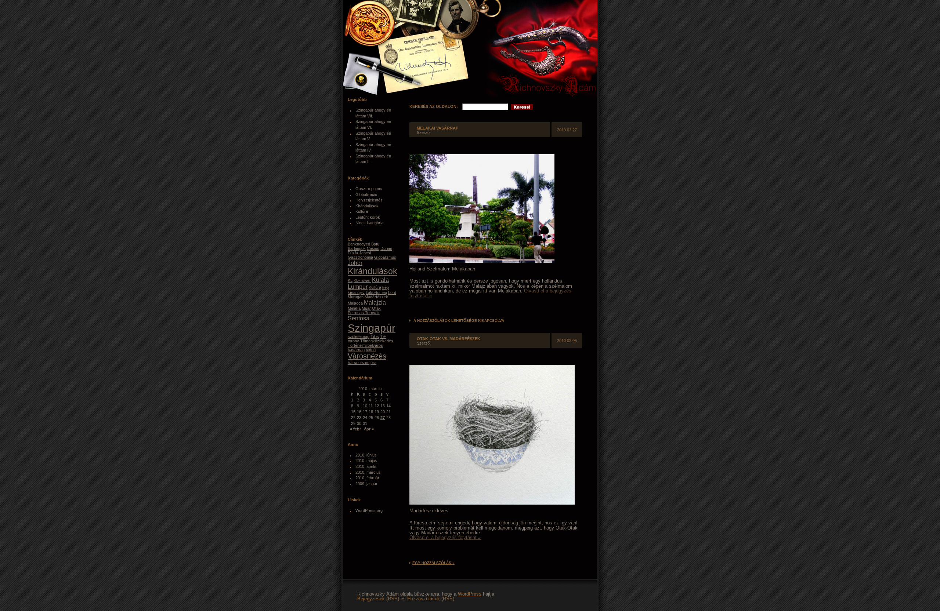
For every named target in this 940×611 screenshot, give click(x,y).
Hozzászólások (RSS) (430, 598)
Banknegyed (359, 244)
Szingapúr (371, 328)
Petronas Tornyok (364, 312)
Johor (355, 262)
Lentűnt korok (367, 217)
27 (382, 417)
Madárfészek (376, 297)
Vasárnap (356, 350)
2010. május (366, 460)
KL (350, 280)
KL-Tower (362, 280)
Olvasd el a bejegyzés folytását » (445, 537)
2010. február (367, 478)
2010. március (368, 472)
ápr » (369, 429)
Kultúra (361, 211)
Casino (373, 248)
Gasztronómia (360, 257)
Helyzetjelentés (369, 200)
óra (373, 362)
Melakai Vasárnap (437, 128)
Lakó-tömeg (376, 292)
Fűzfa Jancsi (359, 253)
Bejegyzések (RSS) (378, 598)
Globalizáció (366, 194)
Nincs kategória (369, 223)
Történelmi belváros (365, 345)
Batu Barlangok (363, 246)
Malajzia (375, 302)
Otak (376, 308)
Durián (386, 248)
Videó (371, 350)
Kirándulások (367, 206)
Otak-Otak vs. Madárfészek (448, 339)
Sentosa (358, 318)
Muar (366, 308)
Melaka (354, 308)
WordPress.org (369, 510)
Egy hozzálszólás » (433, 563)
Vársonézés (358, 362)
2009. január (366, 483)
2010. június (366, 455)
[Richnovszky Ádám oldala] (472, 49)
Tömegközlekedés (376, 341)
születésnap (358, 336)
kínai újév (356, 292)
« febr (355, 429)
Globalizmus (385, 257)
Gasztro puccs (368, 188)
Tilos (374, 336)
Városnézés (367, 356)
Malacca (355, 303)
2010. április (366, 466)
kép (385, 287)
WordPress (469, 594)
